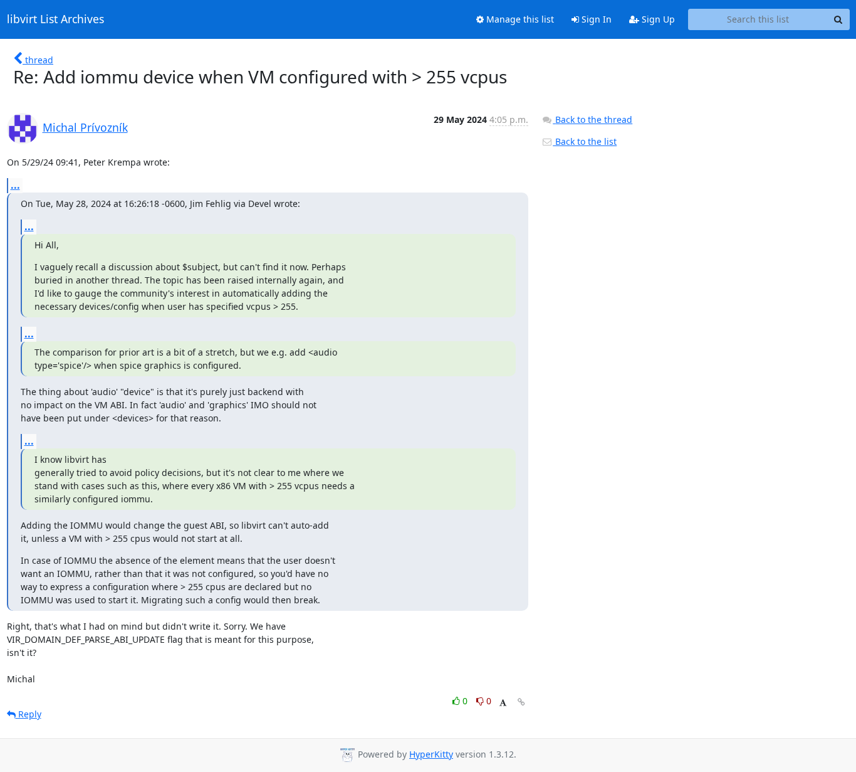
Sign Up (657, 19)
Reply (28, 714)
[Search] (838, 19)
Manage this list (519, 19)
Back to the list (585, 141)
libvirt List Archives (55, 19)
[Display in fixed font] (502, 702)
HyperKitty (431, 754)
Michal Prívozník (85, 127)
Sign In (595, 19)
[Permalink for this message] (521, 702)
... (15, 185)
